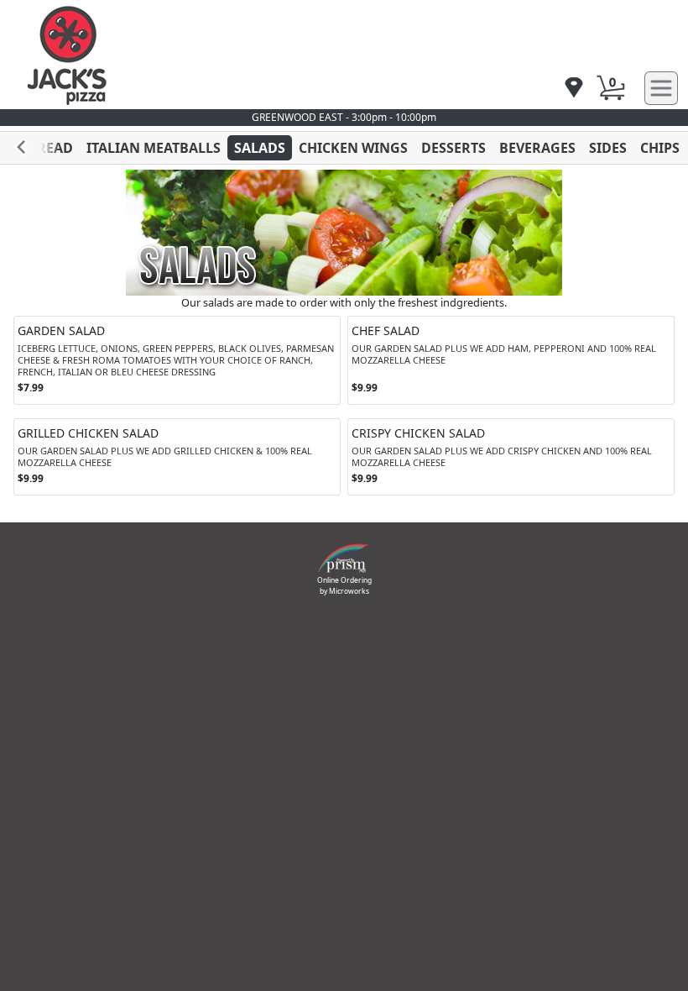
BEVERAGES (537, 148)
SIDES (608, 148)
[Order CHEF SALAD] (511, 360)
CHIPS (660, 148)
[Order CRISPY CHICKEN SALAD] (511, 457)
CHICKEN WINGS (353, 148)
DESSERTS (453, 148)
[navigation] (573, 88)
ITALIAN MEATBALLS (153, 148)
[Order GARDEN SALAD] (177, 360)
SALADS (259, 148)
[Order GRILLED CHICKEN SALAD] (177, 457)
